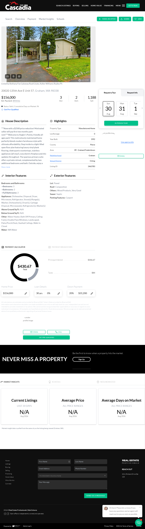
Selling (7, 470)
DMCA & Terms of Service (124, 526)
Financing (8, 474)
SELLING (85, 6)
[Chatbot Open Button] (138, 522)
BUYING (76, 6)
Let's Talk (133, 6)
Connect (8, 484)
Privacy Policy (108, 526)
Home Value (9, 477)
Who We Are (9, 480)
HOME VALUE (96, 6)
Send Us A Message (95, 496)
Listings (7, 464)
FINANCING (109, 6)
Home (7, 461)
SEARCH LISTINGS (63, 6)
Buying (7, 467)
